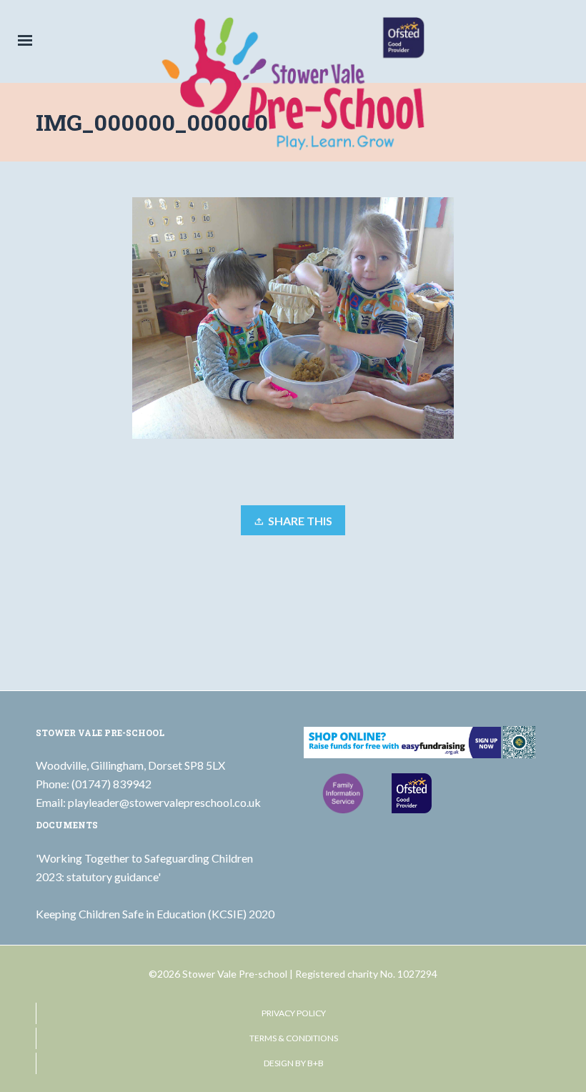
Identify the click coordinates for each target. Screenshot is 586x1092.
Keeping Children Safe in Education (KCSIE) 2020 (155, 913)
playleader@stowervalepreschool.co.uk (164, 802)
